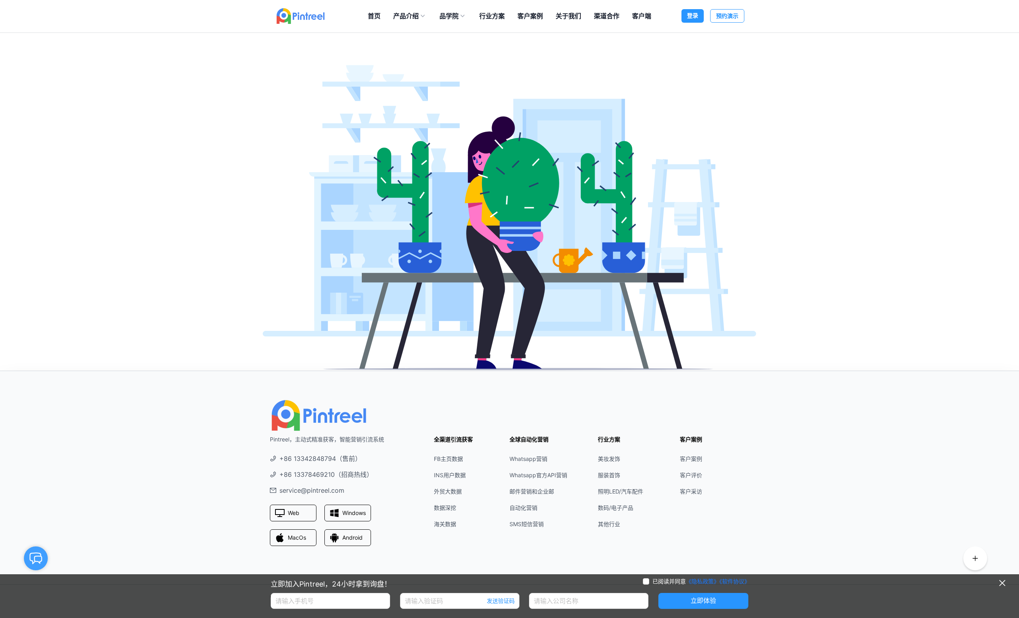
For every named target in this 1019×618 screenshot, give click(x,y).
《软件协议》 (734, 581)
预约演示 (727, 15)
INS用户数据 (450, 475)
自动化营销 (523, 507)
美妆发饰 (609, 458)
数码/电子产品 (615, 507)
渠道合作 (606, 16)
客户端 (641, 16)
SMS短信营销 (527, 524)
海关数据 (445, 524)
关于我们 (568, 16)
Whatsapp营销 (528, 458)
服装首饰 (609, 475)
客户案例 (530, 16)
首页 (374, 16)
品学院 (449, 16)
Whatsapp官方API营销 (538, 475)
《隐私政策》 (702, 581)
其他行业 (609, 524)
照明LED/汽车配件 (620, 491)
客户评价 (691, 475)
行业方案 (492, 16)
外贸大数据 (448, 491)
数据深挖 (445, 507)
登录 (692, 15)
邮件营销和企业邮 (532, 491)
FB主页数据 (448, 458)
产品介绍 (406, 16)
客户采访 (691, 491)
